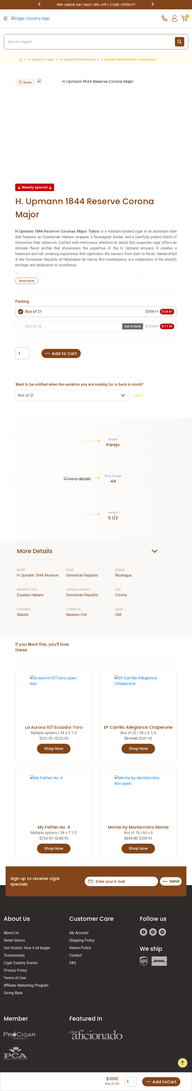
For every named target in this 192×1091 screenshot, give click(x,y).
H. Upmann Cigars (41, 59)
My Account (79, 933)
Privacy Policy (15, 970)
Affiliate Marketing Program (26, 985)
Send (174, 881)
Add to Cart (64, 353)
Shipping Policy (82, 940)
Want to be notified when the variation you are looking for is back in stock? (79, 384)
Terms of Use (15, 978)
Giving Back (13, 993)
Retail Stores (14, 940)
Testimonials (14, 955)
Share (27, 82)
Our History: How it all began (27, 948)
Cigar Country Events (21, 963)
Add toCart (164, 1082)
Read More (26, 281)
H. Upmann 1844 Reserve (78, 59)
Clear (138, 395)
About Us (11, 933)
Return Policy (80, 948)
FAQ (72, 963)
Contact (75, 955)
